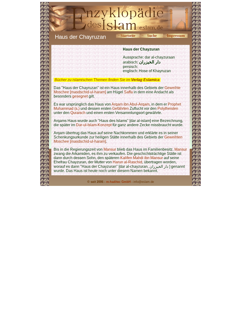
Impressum (176, 36)
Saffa (128, 92)
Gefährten (120, 108)
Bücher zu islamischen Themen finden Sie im (107, 80)
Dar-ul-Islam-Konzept (94, 125)
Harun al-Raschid (127, 162)
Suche (152, 36)
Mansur (110, 149)
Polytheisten (167, 108)
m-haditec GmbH (118, 182)
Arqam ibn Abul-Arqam (130, 104)
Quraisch (77, 113)
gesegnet (80, 96)
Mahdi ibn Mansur (148, 158)
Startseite (127, 36)
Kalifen (126, 158)
